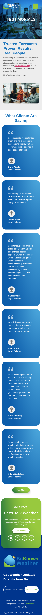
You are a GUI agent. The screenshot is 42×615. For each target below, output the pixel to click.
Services (21, 603)
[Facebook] (31, 538)
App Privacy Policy (21, 607)
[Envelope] (10, 538)
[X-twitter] (17, 538)
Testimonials (29, 603)
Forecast (25, 600)
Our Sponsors (11, 603)
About (14, 600)
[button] (21, 490)
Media (32, 600)
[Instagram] (24, 538)
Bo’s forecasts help (22, 66)
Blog (19, 600)
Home (8, 600)
